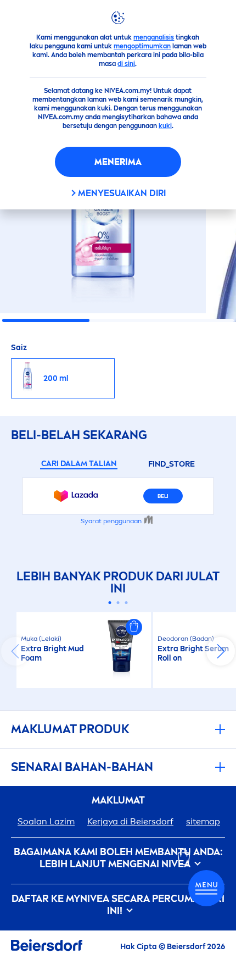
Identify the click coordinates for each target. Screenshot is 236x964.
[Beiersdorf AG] (46, 947)
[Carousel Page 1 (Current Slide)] (110, 602)
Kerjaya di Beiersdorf (130, 821)
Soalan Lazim (46, 821)
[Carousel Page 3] (126, 602)
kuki (165, 126)
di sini (126, 64)
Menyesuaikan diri (122, 193)
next (220, 651)
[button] (134, 627)
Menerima (118, 162)
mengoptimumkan (142, 46)
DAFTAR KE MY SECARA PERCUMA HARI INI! (118, 905)
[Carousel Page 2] (118, 602)
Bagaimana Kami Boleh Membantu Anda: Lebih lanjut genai (118, 858)
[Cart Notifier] (206, 888)
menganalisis (153, 37)
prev (15, 651)
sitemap (203, 821)
